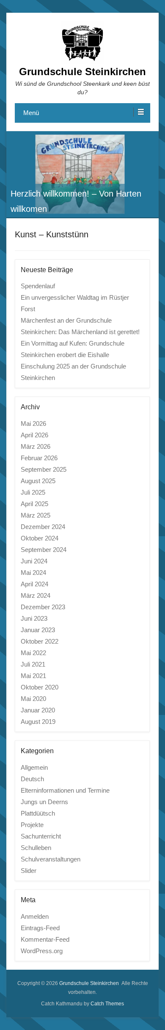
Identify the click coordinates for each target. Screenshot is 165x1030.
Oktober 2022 (39, 641)
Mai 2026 (33, 423)
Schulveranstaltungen (50, 859)
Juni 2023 (34, 618)
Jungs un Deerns (44, 801)
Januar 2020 (38, 710)
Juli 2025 (33, 492)
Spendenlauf (38, 286)
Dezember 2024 (43, 526)
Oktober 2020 (39, 687)
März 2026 (35, 446)
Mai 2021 (33, 675)
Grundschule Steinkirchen (82, 71)
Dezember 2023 (43, 607)
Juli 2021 (33, 664)
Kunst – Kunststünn (51, 234)
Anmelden (35, 916)
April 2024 (34, 584)
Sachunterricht (41, 836)
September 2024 (43, 549)
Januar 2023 (38, 629)
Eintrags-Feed (40, 928)
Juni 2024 (34, 561)
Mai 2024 (33, 572)
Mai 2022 (33, 652)
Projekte (32, 824)
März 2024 (35, 595)
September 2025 (43, 469)
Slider (28, 870)
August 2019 (38, 721)
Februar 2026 (39, 458)
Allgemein (34, 767)
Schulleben (36, 847)
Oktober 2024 (39, 538)
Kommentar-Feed (45, 939)
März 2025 (35, 515)
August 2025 (38, 480)
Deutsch (32, 778)
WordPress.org (42, 950)
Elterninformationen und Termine (65, 790)
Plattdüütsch (38, 813)
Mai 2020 (33, 698)
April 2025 (34, 503)
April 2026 (34, 435)
